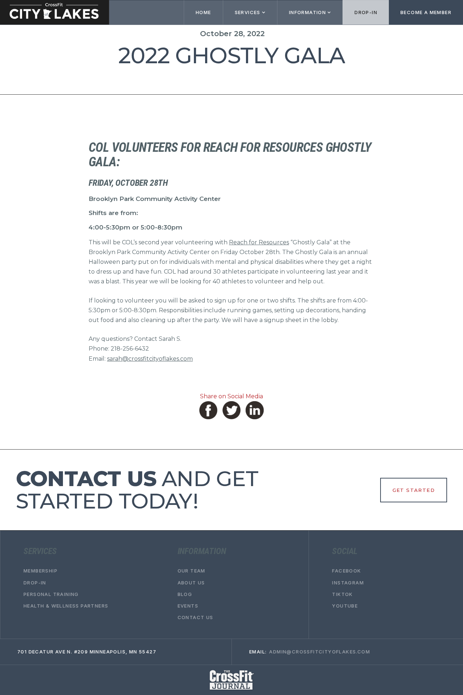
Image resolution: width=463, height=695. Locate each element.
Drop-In (365, 12)
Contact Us (195, 618)
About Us (191, 582)
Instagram (348, 582)
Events (188, 606)
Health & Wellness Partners (66, 606)
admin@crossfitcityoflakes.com (319, 652)
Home (203, 12)
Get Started (413, 490)
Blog (185, 594)
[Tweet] (231, 410)
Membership (41, 571)
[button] (250, 12)
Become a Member (425, 12)
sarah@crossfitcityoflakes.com (150, 358)
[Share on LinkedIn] (255, 410)
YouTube (345, 606)
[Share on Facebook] (208, 410)
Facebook (346, 571)
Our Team (191, 571)
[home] (54, 12)
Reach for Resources (259, 242)
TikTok (342, 594)
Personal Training (51, 594)
